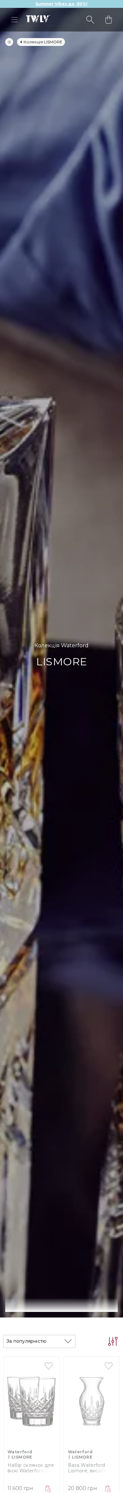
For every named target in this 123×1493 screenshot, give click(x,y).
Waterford (20, 1451)
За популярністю (26, 1341)
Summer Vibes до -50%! (61, 3)
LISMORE (21, 1457)
